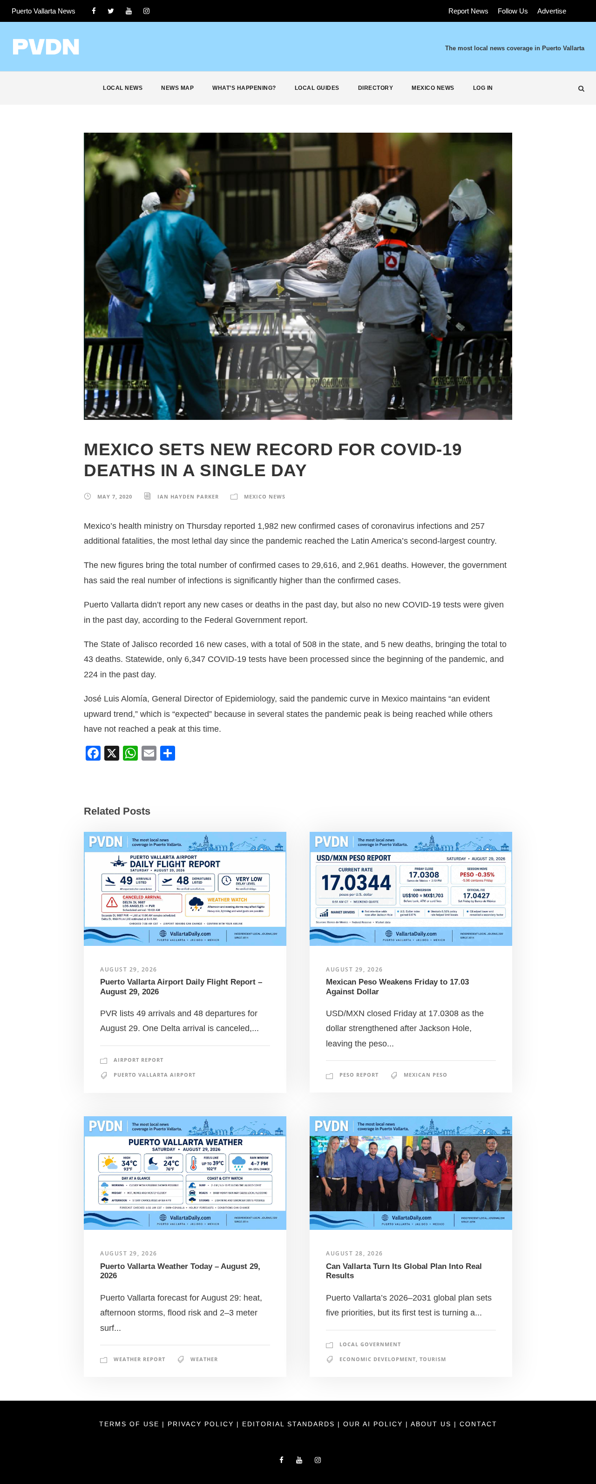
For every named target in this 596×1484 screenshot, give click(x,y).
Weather (204, 1359)
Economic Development (377, 1359)
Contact (478, 1424)
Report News (468, 11)
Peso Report (359, 1074)
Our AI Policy (373, 1424)
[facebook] (94, 11)
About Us (432, 1424)
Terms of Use (130, 1424)
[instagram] (146, 11)
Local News (122, 88)
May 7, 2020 (114, 496)
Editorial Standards (290, 1424)
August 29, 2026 (128, 969)
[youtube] (129, 11)
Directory (375, 88)
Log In (483, 88)
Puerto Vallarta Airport (155, 1074)
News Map (177, 88)
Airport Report (138, 1059)
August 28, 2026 (354, 1253)
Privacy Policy (202, 1424)
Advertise (551, 11)
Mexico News (433, 88)
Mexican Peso (425, 1074)
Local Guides (317, 88)
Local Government (370, 1344)
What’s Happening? (244, 88)
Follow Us (513, 11)
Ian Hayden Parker (188, 496)
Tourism (433, 1359)
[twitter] (111, 11)
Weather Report (139, 1359)
